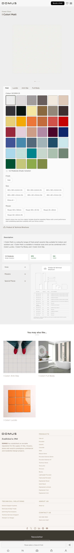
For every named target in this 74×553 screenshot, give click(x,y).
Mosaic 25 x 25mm (50, 210)
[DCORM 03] (32, 100)
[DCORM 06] (21, 111)
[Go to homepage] (8, 550)
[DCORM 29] (53, 143)
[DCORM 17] (53, 121)
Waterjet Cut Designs (8, 517)
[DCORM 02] (21, 100)
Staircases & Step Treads (9, 508)
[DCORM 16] (42, 121)
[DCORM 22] (42, 132)
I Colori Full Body (21, 247)
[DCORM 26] (21, 143)
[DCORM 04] (42, 100)
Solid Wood (42, 484)
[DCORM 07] (53, 100)
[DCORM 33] (32, 153)
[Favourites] (67, 3)
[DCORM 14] (21, 121)
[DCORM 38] (21, 164)
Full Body (36, 88)
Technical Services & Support (10, 514)
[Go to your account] (65, 550)
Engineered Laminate (45, 487)
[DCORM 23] (53, 132)
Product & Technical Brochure (17, 227)
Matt (7, 88)
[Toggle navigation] (71, 3)
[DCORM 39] (32, 164)
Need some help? (44, 520)
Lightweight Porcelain (45, 475)
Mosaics (8, 274)
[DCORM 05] (11, 111)
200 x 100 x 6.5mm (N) (53, 190)
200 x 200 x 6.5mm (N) (15, 195)
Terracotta (42, 465)
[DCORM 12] (32, 111)
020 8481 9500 (43, 517)
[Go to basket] (51, 550)
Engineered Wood (44, 481)
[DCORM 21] (32, 132)
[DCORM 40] (42, 164)
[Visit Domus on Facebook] (27, 528)
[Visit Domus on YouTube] (47, 528)
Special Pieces (10, 281)
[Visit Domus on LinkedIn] (39, 528)
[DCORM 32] (21, 153)
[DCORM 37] (11, 164)
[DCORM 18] (63, 121)
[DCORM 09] (42, 111)
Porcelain (41, 441)
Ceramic (41, 444)
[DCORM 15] (32, 121)
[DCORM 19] (11, 132)
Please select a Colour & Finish (33, 545)
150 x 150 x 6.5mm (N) (34, 190)
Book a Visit (57, 3)
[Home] (9, 3)
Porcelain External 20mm (46, 456)
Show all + (10, 200)
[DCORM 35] (53, 153)
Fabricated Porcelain (45, 478)
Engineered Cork (44, 493)
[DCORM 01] (11, 100)
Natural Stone (43, 453)
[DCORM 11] (63, 111)
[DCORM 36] (63, 153)
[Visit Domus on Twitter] (31, 528)
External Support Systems (9, 505)
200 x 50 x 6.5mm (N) (34, 195)
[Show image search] (37, 550)
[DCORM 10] (53, 111)
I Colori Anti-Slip (38, 247)
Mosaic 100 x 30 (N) (32, 210)
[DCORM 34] (42, 153)
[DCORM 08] (63, 100)
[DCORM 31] (11, 153)
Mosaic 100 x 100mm (14, 210)
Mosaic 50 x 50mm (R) (15, 215)
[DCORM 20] (21, 132)
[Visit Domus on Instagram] (35, 528)
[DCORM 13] (11, 121)
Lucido (15, 88)
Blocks (41, 472)
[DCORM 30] (63, 143)
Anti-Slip (25, 88)
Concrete (41, 447)
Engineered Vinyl (44, 490)
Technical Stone (43, 462)
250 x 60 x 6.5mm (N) (54, 195)
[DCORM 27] (32, 143)
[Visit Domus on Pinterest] (43, 528)
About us (41, 505)
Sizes (6, 267)
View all (41, 438)
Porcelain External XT (45, 459)
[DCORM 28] (42, 143)
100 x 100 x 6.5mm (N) (14, 190)
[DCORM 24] (63, 132)
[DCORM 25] (11, 143)
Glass (40, 450)
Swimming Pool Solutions (9, 511)
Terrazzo (41, 468)
